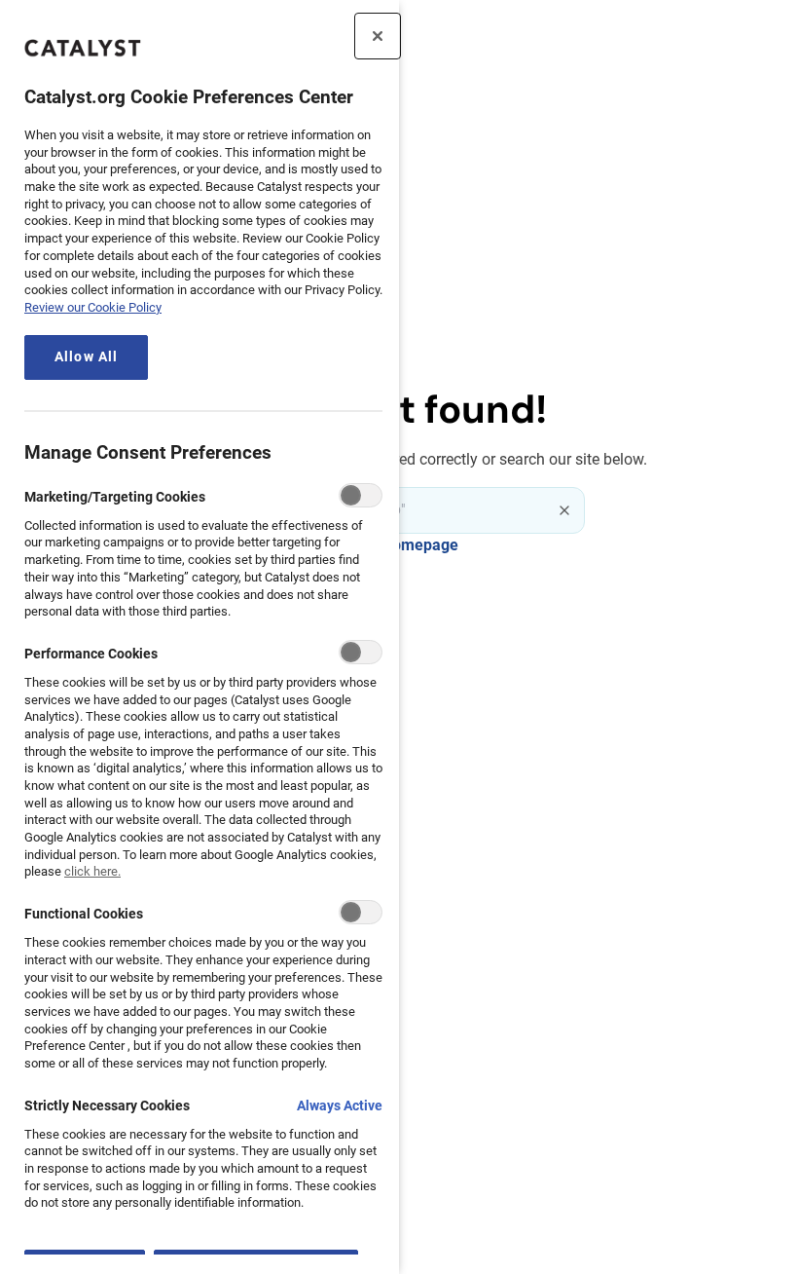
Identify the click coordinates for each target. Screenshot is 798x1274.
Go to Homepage (399, 545)
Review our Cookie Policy (93, 307)
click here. (92, 871)
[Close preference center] (377, 36)
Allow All (86, 357)
